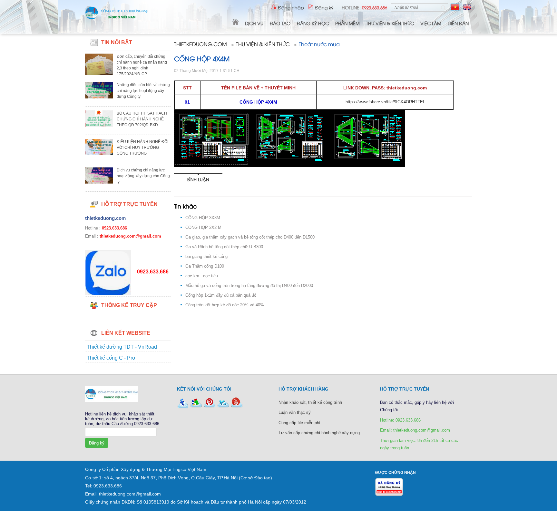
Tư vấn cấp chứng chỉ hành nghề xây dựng (319, 432)
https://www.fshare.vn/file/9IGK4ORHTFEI (385, 101)
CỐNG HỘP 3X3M (202, 217)
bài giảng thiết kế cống (206, 256)
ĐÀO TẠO (280, 23)
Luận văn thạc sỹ (294, 412)
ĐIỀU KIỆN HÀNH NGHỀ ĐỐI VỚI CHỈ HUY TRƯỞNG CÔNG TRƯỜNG (142, 147)
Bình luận (198, 179)
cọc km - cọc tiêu (201, 275)
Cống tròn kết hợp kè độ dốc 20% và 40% (224, 304)
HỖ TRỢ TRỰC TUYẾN (129, 204)
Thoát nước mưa (319, 44)
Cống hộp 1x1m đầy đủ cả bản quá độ (220, 295)
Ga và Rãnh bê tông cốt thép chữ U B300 (224, 246)
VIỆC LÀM (430, 23)
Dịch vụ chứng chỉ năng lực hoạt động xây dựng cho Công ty (143, 176)
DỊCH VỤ (254, 23)
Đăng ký (324, 7)
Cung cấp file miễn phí (299, 422)
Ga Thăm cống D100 (204, 266)
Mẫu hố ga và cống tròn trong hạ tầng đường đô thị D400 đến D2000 (249, 285)
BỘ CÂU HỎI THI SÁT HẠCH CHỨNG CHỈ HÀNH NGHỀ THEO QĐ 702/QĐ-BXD (142, 119)
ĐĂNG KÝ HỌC (313, 23)
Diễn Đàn (458, 23)
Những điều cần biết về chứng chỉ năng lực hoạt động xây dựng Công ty (143, 91)
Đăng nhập (291, 7)
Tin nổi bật (116, 42)
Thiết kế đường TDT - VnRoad (122, 347)
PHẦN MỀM (347, 23)
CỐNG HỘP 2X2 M (203, 227)
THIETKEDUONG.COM (200, 44)
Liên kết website (125, 333)
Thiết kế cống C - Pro (111, 358)
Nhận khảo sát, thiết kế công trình (310, 402)
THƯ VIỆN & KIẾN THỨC (390, 23)
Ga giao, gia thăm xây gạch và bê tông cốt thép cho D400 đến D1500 (250, 237)
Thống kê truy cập (129, 305)
